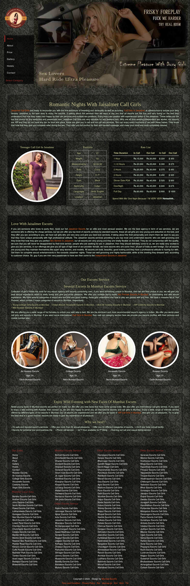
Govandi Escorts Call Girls (67, 469)
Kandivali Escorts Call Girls (67, 478)
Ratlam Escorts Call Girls (152, 540)
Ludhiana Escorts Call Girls (110, 558)
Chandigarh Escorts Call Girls (111, 546)
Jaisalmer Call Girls (20, 110)
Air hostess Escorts (21, 475)
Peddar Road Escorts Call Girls (26, 543)
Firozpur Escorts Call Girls (152, 469)
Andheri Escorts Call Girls (24, 499)
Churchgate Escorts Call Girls (26, 528)
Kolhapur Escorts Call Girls (67, 543)
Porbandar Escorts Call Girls (153, 508)
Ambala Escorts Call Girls (152, 522)
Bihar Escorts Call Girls (151, 487)
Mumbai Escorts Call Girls (110, 496)
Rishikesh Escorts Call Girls (110, 475)
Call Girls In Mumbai (82, 315)
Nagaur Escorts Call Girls (67, 537)
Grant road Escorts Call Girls (68, 472)
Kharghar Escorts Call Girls (67, 481)
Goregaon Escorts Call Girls (25, 514)
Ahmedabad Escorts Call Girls (112, 549)
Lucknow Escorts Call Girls (152, 552)
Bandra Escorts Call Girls (24, 496)
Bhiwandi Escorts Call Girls (24, 564)
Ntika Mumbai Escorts (73, 379)
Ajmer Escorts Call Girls (66, 514)
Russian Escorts (160, 371)
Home (10, 38)
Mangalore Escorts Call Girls (153, 511)
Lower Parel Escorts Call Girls (26, 522)
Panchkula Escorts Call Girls (111, 472)
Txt (126, 583)
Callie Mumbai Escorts (160, 379)
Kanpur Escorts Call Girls (109, 457)
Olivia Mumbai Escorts (29, 379)
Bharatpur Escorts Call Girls (68, 522)
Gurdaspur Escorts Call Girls (153, 490)
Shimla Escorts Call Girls (109, 508)
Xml (116, 583)
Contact (11, 72)
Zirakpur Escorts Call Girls (67, 546)
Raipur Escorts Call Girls (109, 511)
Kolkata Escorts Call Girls (109, 520)
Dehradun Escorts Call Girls (111, 531)
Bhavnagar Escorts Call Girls (111, 460)
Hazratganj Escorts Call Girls (111, 454)
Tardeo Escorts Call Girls (24, 555)
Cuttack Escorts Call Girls (152, 567)
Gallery (11, 59)
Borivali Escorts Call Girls (67, 454)
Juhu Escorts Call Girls (23, 502)
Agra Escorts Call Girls (108, 484)
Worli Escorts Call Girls (23, 520)
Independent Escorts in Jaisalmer (110, 255)
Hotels (10, 65)
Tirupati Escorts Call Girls (152, 475)
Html (121, 583)
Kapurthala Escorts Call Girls (153, 466)
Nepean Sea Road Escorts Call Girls (29, 540)
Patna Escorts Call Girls (151, 517)
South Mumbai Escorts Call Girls (27, 505)
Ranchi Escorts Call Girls (109, 552)
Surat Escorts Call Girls (151, 543)
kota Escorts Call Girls (65, 517)
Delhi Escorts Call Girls (108, 493)
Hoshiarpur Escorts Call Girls (153, 460)
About (10, 45)
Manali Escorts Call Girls (109, 478)
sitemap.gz (107, 583)
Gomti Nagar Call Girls (108, 466)
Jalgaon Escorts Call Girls (67, 540)
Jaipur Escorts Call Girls (109, 499)
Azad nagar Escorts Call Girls (26, 558)
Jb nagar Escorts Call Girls (67, 475)
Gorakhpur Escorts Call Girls (153, 520)
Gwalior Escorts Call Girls (152, 499)
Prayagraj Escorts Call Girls (153, 546)
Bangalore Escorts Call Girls (111, 543)
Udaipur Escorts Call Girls (152, 525)
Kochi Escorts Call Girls (151, 549)
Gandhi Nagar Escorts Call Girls (113, 463)
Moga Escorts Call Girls (151, 463)
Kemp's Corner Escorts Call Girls (27, 546)
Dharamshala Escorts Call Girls (112, 469)
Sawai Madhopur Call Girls (67, 531)
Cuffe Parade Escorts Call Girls (26, 549)
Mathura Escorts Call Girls (110, 487)
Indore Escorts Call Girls (109, 505)
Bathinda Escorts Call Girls (110, 561)
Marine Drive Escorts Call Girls (26, 537)
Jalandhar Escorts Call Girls (111, 534)
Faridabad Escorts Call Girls (111, 537)
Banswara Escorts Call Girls (68, 564)
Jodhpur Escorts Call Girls (152, 528)
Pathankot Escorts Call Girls (68, 549)
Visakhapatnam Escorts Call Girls (156, 478)
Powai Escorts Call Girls (23, 508)
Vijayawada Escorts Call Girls (154, 472)
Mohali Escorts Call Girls (109, 564)
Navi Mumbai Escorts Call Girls (26, 517)
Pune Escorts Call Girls (108, 490)
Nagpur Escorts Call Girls (152, 555)
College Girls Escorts (22, 478)
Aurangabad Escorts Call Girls (154, 564)
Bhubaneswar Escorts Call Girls (155, 561)
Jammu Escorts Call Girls (67, 555)
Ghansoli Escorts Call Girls (67, 466)
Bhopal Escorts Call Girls (109, 514)
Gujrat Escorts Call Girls (151, 496)
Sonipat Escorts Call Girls (67, 534)
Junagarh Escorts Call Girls (153, 502)
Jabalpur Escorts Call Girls (152, 493)
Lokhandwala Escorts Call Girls (26, 511)
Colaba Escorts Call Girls (24, 531)
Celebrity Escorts (20, 484)
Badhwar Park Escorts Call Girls (27, 552)
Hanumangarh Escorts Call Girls (70, 528)
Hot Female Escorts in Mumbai (133, 294)
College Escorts (73, 371)
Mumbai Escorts (109, 578)
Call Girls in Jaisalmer (134, 110)
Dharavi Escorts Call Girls (67, 460)
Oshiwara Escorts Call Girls (68, 493)
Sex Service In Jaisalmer (61, 240)
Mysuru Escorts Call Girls (67, 567)
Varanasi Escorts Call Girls (152, 454)
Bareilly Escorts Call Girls (67, 561)
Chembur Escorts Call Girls (25, 525)
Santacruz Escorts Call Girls (68, 496)
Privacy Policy (88, 583)
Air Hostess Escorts (30, 371)
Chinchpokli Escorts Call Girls (69, 457)
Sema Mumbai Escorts (116, 379)
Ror (98, 583)
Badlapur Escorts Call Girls (24, 561)
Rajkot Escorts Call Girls (66, 508)
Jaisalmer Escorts (77, 228)
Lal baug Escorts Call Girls (67, 487)
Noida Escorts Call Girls (109, 502)
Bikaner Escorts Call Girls (152, 531)
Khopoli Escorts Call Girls (67, 484)
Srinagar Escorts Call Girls (67, 552)
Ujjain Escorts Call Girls (151, 534)
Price (9, 52)
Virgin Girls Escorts (21, 487)
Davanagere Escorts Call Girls (154, 514)
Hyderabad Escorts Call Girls (111, 540)
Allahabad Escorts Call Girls (111, 567)
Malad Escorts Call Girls (66, 490)
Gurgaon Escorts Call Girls (110, 528)
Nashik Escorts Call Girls (109, 517)
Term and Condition (71, 583)
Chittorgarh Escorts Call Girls (154, 481)
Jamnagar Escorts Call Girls (68, 511)
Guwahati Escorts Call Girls (153, 558)
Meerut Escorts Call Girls (152, 457)
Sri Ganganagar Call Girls (67, 525)
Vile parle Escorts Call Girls (67, 499)
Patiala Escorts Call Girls (109, 522)
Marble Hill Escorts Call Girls (25, 534)
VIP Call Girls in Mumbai (129, 412)
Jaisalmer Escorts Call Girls (68, 520)
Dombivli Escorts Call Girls (67, 463)
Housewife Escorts (116, 371)
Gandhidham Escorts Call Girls (154, 505)
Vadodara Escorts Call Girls (153, 484)
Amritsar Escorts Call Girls (110, 555)
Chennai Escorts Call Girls (110, 525)
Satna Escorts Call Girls (151, 537)
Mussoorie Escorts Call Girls (68, 558)
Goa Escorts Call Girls (108, 481)
